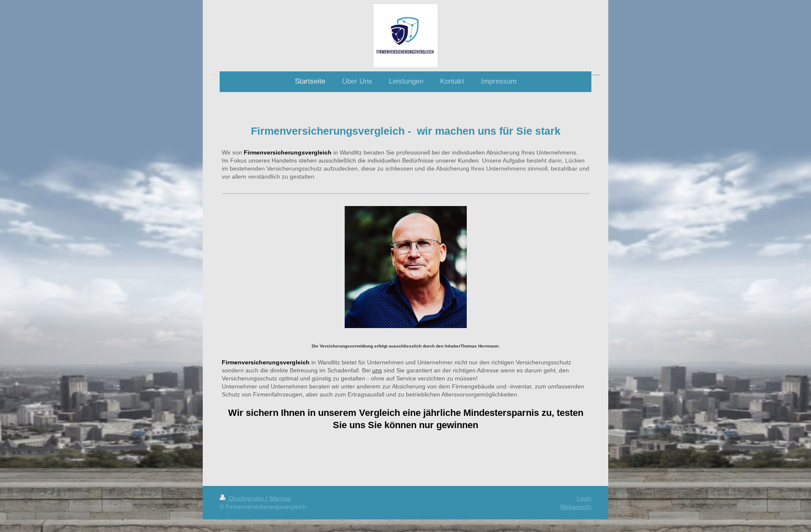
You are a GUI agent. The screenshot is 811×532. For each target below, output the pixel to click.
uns (377, 370)
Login (584, 498)
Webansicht (575, 506)
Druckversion (246, 498)
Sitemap (280, 498)
